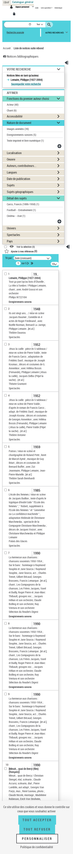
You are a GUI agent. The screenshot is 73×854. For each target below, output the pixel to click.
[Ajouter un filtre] (59, 146)
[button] (30, 24)
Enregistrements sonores (21, 135)
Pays (10, 241)
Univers (11, 228)
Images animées (18, 129)
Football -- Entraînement (21, 210)
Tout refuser (37, 829)
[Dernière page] (32, 263)
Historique (58, 7)
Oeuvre (11, 159)
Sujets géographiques (20, 192)
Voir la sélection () (26, 246)
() (24, 251)
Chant (12, 110)
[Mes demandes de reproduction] (14, 13)
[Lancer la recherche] (49, 24)
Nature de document (19, 123)
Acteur (12, 104)
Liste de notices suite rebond (29, 48)
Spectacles (13, 235)
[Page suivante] (28, 263)
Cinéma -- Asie (16, 216)
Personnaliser (37, 838)
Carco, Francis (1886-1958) (23, 204)
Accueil (7, 48)
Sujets (11, 185)
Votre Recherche (19, 69)
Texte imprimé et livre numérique (25, 140)
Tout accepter (37, 820)
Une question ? (47, 7)
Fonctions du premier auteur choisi (28, 98)
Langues (12, 172)
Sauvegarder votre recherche (26, 84)
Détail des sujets (17, 198)
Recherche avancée (15, 32)
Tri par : (9, 258)
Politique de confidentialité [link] (36, 847)
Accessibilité (14, 116)
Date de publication (18, 179)
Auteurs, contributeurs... (21, 166)
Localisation (14, 153)
